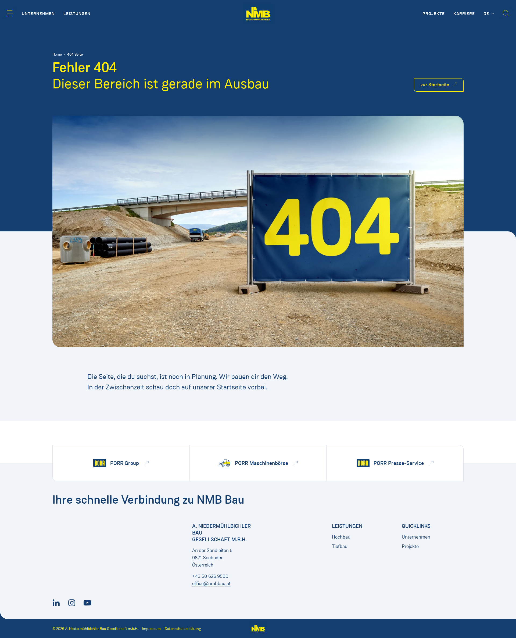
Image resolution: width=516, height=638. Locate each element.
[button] (10, 13)
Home (57, 54)
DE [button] (486, 13)
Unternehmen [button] (38, 13)
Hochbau (341, 537)
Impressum (151, 628)
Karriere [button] (464, 13)
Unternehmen (416, 537)
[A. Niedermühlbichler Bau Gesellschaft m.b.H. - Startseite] (258, 13)
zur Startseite (435, 85)
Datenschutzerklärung (183, 628)
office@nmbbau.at (211, 583)
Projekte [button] (433, 13)
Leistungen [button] (77, 13)
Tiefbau (339, 546)
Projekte (410, 546)
